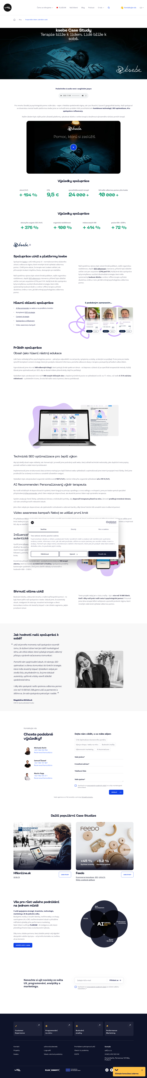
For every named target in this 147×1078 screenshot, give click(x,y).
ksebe (24, 262)
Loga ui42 (47, 1050)
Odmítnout (45, 554)
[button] (45, 7)
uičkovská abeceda (50, 1047)
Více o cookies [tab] (103, 529)
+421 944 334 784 (41, 750)
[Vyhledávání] (109, 7)
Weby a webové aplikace (85, 880)
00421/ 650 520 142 (112, 1054)
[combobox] (141, 7)
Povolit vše (102, 554)
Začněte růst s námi (23, 945)
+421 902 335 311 (41, 776)
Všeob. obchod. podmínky (53, 1054)
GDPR (76, 1054)
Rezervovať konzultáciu (43, 753)
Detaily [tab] (73, 529)
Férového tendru (87, 797)
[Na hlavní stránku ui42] (8, 8)
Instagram (106, 1070)
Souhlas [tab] (43, 529)
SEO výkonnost (34, 278)
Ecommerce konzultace (85, 877)
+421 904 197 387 (41, 763)
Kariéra (16, 1054)
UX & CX (17, 877)
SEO (96, 877)
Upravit (72, 554)
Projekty (17, 1050)
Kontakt (16, 1047)
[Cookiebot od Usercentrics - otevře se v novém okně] (107, 522)
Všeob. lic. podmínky (81, 1050)
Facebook (111, 1070)
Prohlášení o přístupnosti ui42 (84, 1047)
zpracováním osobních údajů (96, 785)
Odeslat (114, 792)
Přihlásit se (114, 980)
